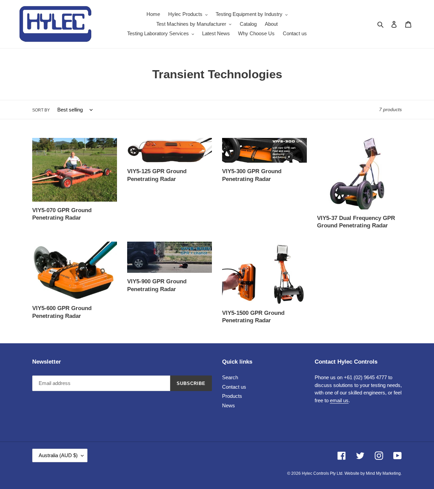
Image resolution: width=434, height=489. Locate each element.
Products (232, 396)
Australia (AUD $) (58, 455)
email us (339, 400)
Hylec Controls (315, 473)
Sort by (41, 110)
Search (230, 377)
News (228, 405)
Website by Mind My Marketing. (373, 473)
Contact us (234, 387)
